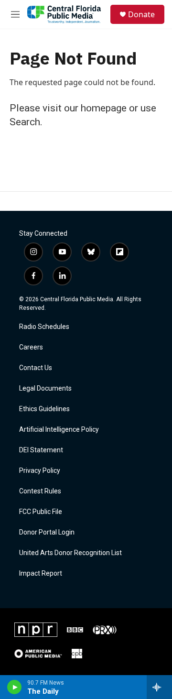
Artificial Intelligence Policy (59, 429)
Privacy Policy (39, 470)
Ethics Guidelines (44, 409)
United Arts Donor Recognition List (70, 553)
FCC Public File (40, 511)
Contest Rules (40, 491)
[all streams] (159, 687)
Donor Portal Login (47, 532)
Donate (141, 14)
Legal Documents (45, 388)
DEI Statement (41, 450)
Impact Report (40, 573)
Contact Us (35, 367)
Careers (31, 347)
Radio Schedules (44, 326)
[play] (15, 687)
